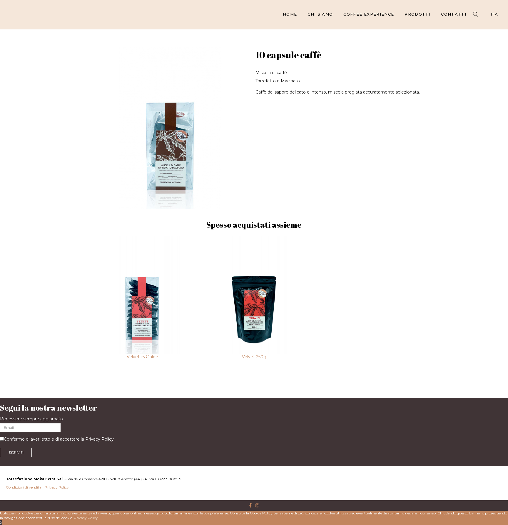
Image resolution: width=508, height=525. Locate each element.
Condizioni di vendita (23, 487)
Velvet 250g (254, 356)
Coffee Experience (368, 14)
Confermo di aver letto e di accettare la (59, 439)
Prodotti (417, 14)
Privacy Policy (99, 439)
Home (290, 14)
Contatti (453, 14)
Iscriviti (16, 452)
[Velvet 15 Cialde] (142, 295)
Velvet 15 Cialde (142, 356)
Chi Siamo (320, 14)
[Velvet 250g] (254, 295)
